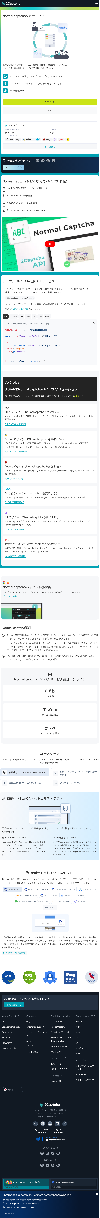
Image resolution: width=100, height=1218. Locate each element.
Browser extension (11, 1026)
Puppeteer (7, 1032)
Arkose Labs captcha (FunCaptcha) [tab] (34, 901)
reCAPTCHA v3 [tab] (50, 895)
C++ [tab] (40, 316)
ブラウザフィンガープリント (86, 1067)
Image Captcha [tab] (89, 889)
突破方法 (22, 953)
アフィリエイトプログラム (36, 1034)
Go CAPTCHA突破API (14, 502)
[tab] (24, 772)
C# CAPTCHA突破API (15, 529)
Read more (9, 1213)
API (51, 110)
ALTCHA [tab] (81, 901)
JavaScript (81, 1048)
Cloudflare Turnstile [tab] (28, 895)
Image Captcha (58, 1026)
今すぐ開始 (50, 101)
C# (77, 1037)
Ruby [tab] (47, 316)
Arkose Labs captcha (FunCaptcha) (61, 1039)
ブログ (29, 1046)
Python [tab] (14, 316)
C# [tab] (21, 316)
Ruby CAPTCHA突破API (16, 478)
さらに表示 (48, 907)
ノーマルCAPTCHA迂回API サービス (29, 281)
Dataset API (56, 1075)
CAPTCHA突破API (19, 309)
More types (56, 1051)
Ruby (78, 1053)
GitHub (77, 395)
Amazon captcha (59, 1046)
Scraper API (81, 1074)
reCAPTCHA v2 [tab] (14, 889)
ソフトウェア (32, 1051)
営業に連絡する (14, 1004)
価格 (28, 1021)
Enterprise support (35, 1026)
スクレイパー (82, 1060)
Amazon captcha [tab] (63, 901)
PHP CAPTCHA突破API (15, 424)
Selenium (6, 1037)
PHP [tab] (5, 316)
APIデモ (9, 953)
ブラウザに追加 (10, 596)
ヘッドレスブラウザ (85, 1079)
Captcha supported (60, 1016)
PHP (78, 1026)
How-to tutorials (9, 1048)
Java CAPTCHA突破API (15, 556)
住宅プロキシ (57, 1063)
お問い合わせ (50, 1159)
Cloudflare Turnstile (60, 1032)
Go (77, 1042)
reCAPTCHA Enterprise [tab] (74, 895)
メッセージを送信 (13, 167)
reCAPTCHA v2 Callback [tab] (38, 889)
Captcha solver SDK (85, 1016)
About (29, 1040)
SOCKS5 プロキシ (59, 1069)
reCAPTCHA (57, 1021)
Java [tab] (28, 316)
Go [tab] (34, 316)
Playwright (7, 1042)
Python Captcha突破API (16, 451)
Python (79, 1021)
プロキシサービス (59, 1058)
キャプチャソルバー (11, 1016)
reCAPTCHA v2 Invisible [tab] (65, 889)
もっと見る (50, 146)
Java (78, 1032)
